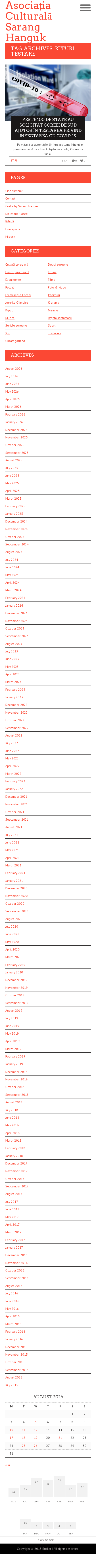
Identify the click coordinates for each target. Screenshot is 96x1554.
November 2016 (16, 1263)
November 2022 (16, 712)
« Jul (8, 1465)
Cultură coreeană (16, 264)
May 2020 (12, 942)
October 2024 (14, 537)
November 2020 (16, 896)
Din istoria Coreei (16, 214)
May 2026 (12, 392)
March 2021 (13, 865)
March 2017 (13, 1232)
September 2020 (17, 911)
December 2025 (16, 430)
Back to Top (46, 1540)
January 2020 (14, 972)
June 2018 (12, 1118)
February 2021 (15, 873)
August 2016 (13, 1286)
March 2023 (13, 682)
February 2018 (15, 1148)
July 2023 (11, 651)
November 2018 (16, 1079)
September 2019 (17, 1003)
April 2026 (12, 399)
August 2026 (13, 369)
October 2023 (14, 628)
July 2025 (11, 468)
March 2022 (13, 774)
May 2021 (12, 850)
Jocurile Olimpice (16, 303)
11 (23, 1430)
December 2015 (16, 1347)
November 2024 (16, 529)
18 (23, 1438)
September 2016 (17, 1278)
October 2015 (14, 1362)
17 (11, 1438)
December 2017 (16, 1163)
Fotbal (9, 287)
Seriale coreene (16, 325)
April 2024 (12, 583)
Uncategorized (15, 341)
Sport (51, 325)
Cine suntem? (14, 191)
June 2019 (12, 1026)
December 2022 (16, 705)
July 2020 (11, 926)
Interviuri (54, 295)
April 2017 (12, 1225)
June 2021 (12, 842)
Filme (51, 280)
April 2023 (12, 674)
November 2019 (16, 988)
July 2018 (11, 1110)
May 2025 (12, 483)
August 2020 (13, 919)
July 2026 (11, 376)
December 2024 (16, 521)
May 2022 (12, 758)
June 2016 (12, 1301)
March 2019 (13, 1049)
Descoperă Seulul (17, 272)
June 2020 (12, 934)
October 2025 (14, 445)
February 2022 (15, 781)
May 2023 (12, 667)
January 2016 (14, 1339)
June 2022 (12, 751)
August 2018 (13, 1102)
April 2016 (12, 1316)
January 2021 (14, 881)
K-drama (53, 303)
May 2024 (12, 575)
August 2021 (13, 827)
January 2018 (14, 1156)
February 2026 (15, 414)
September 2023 (17, 636)
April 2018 (12, 1133)
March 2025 (13, 498)
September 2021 (17, 819)
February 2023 (15, 690)
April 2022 (12, 766)
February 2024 (15, 598)
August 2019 (13, 1011)
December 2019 (16, 980)
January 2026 (14, 422)
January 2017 (14, 1247)
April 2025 (12, 491)
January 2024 (14, 605)
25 (23, 1446)
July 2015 (11, 1385)
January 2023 (14, 697)
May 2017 (12, 1217)
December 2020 (16, 888)
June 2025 (12, 476)
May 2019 (12, 1033)
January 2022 (14, 789)
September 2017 (17, 1186)
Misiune (10, 237)
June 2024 (12, 567)
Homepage (12, 229)
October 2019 (14, 995)
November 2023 (16, 621)
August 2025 (13, 460)
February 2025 (15, 506)
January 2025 (14, 514)
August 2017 (13, 1194)
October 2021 (14, 812)
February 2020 (15, 965)
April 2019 (12, 1041)
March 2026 (13, 407)
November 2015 (16, 1354)
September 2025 (17, 453)
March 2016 (13, 1324)
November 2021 (16, 804)
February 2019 (15, 1056)
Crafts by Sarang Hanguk (21, 206)
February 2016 (15, 1332)
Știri (14, 160)
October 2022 (14, 720)
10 (11, 1430)
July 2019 (11, 1018)
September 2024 (17, 544)
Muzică (10, 318)
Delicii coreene (58, 264)
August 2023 (13, 644)
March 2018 (13, 1140)
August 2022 (13, 735)
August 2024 (13, 552)
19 (36, 1438)
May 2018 (12, 1125)
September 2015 (17, 1370)
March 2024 (13, 590)
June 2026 (12, 384)
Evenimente (13, 280)
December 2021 (16, 797)
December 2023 (16, 613)
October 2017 (14, 1179)
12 (36, 1430)
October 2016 (14, 1270)
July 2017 (11, 1202)
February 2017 (15, 1240)
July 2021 (11, 835)
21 (60, 1438)
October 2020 (14, 904)
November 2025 (16, 437)
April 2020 (12, 949)
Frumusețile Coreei (18, 295)
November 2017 (16, 1171)
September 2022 (17, 728)
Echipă (9, 221)
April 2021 (12, 858)
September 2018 (17, 1095)
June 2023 (12, 659)
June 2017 (12, 1209)
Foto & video (57, 287)
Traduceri (54, 333)
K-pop (9, 310)
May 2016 (12, 1309)
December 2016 (16, 1255)
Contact (10, 198)
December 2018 (16, 1072)
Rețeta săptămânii (60, 318)
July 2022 (11, 743)
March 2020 (13, 957)
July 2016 (11, 1293)
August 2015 (13, 1377)
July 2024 (11, 560)
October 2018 (14, 1087)
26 (36, 1446)
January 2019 (14, 1064)
